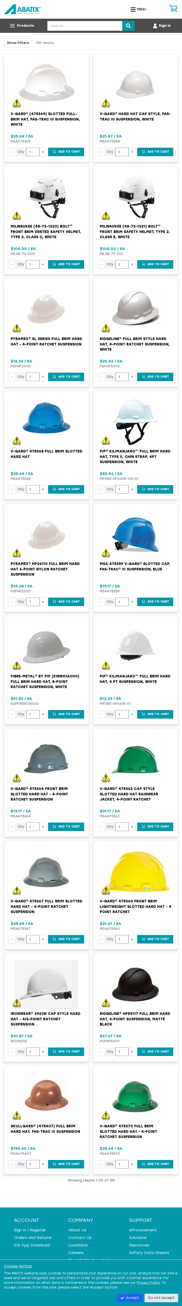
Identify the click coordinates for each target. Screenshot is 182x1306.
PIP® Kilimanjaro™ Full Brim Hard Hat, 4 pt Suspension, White (135, 679)
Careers (76, 1252)
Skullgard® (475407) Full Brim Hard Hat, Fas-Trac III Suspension (45, 1129)
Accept (132, 1298)
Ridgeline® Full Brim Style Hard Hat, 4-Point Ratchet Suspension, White (135, 344)
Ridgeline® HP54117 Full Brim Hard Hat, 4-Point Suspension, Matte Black (135, 1019)
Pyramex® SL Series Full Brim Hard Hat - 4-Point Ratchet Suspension (46, 341)
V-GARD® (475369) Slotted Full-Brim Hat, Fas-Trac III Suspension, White (45, 119)
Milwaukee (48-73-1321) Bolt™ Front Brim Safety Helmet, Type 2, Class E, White (135, 231)
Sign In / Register (30, 1230)
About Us (77, 1230)
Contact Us (79, 1237)
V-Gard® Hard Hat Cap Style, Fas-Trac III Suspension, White (135, 116)
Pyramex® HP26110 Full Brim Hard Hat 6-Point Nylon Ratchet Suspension (45, 569)
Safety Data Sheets (149, 1252)
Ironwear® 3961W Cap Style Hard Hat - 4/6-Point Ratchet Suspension (45, 1019)
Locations (78, 1245)
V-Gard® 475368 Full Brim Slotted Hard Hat (46, 454)
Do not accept (161, 1298)
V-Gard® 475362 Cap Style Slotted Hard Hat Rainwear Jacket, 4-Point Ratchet (129, 794)
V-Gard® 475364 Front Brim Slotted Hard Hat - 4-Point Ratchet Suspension (39, 794)
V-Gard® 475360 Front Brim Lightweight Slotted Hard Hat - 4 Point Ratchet (135, 906)
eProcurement (143, 1230)
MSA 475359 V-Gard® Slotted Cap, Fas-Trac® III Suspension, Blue (135, 566)
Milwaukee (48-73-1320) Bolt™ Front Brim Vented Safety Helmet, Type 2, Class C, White (46, 231)
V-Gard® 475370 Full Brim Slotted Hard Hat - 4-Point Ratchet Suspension (128, 1131)
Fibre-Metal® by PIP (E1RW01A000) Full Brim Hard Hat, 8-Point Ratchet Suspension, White (45, 681)
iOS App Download (32, 1245)
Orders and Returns (33, 1237)
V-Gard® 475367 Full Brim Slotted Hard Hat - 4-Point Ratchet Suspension (46, 906)
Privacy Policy (148, 1283)
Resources (139, 1245)
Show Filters (18, 43)
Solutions (138, 1237)
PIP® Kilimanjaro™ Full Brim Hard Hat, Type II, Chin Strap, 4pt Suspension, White (135, 456)
